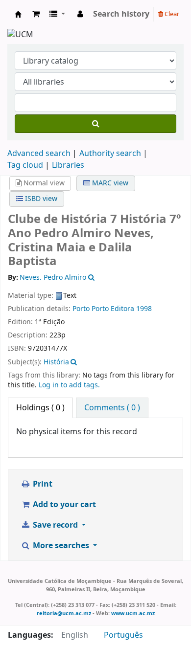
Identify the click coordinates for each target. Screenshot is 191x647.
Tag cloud (25, 165)
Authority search (110, 153)
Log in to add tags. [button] (69, 385)
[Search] (95, 123)
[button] (36, 14)
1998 (144, 309)
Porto (81, 309)
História (56, 362)
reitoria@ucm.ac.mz (64, 613)
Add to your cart (63, 505)
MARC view (109, 183)
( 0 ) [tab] (40, 408)
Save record (55, 525)
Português (123, 635)
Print (41, 484)
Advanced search (39, 153)
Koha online (18, 14)
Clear (171, 14)
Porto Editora (113, 309)
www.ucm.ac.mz (133, 613)
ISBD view (40, 199)
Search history (121, 14)
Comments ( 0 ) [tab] (112, 408)
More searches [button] (61, 546)
